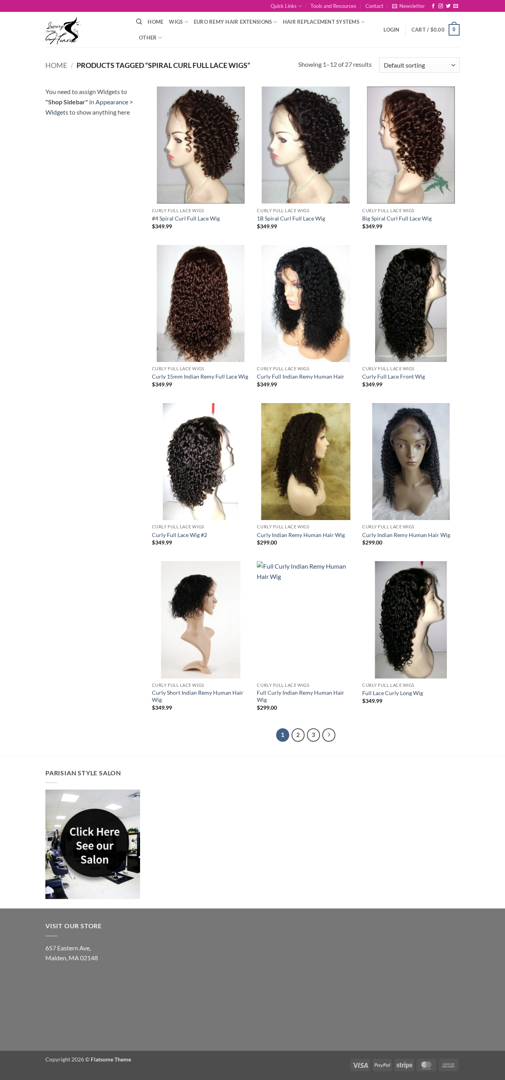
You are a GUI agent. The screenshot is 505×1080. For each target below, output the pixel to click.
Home (155, 22)
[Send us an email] (455, 6)
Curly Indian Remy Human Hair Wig (301, 535)
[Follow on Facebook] (433, 6)
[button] (408, 6)
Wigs (176, 22)
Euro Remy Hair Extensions (233, 22)
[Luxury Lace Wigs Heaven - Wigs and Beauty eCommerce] (84, 29)
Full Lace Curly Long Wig (392, 693)
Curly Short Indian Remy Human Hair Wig (197, 696)
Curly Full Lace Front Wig (393, 376)
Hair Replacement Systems (321, 22)
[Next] (329, 735)
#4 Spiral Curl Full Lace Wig (186, 218)
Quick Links (284, 6)
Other (148, 37)
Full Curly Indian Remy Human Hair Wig (300, 696)
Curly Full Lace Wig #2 (179, 535)
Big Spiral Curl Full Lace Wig (397, 218)
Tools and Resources (333, 6)
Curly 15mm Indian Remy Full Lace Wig (200, 376)
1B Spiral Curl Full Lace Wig (291, 218)
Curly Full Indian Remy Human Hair (300, 376)
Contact (374, 6)
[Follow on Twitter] (448, 6)
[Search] (139, 21)
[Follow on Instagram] (440, 6)
